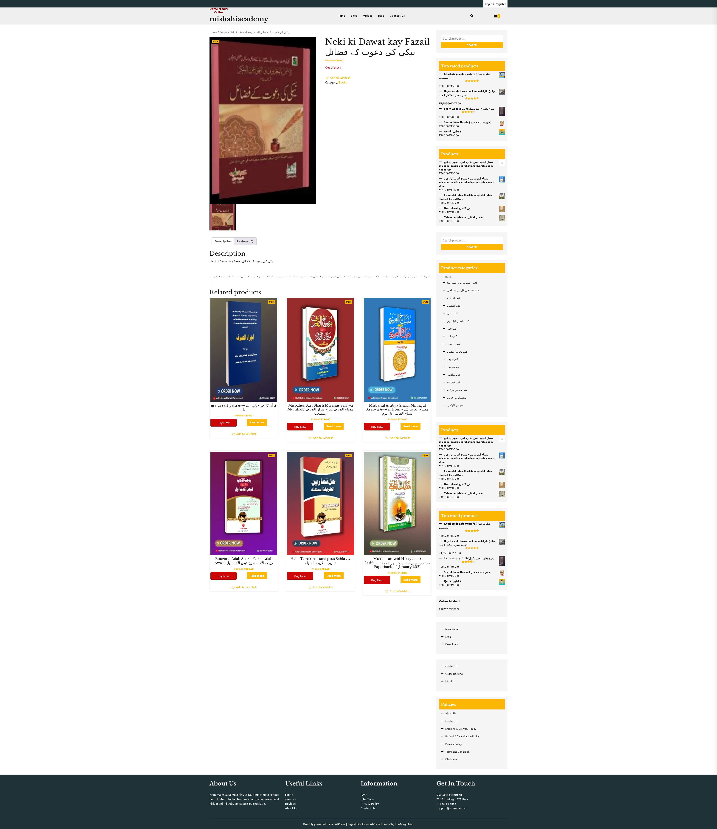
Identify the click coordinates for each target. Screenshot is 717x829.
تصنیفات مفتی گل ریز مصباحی (463, 290)
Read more (257, 422)
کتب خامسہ (453, 343)
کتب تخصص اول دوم (458, 321)
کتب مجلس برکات (457, 389)
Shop (354, 15)
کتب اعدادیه (453, 298)
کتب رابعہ (452, 359)
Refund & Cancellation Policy (462, 736)
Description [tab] (223, 241)
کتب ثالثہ (452, 328)
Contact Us (397, 15)
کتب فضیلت (453, 382)
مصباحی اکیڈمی (456, 405)
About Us (450, 713)
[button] (337, 77)
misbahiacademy (238, 19)
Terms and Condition (457, 751)
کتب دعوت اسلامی (457, 351)
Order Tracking (454, 673)
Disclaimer (451, 759)
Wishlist (450, 681)
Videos (368, 15)
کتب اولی (452, 313)
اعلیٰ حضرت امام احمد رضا (462, 282)
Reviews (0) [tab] (245, 241)
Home (341, 15)
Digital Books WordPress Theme (369, 824)
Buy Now (223, 422)
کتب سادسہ (453, 374)
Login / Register (495, 4)
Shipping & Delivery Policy (460, 728)
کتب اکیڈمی (453, 305)
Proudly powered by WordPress (324, 824)
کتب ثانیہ (452, 336)
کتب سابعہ (453, 366)
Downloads (451, 644)
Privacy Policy (453, 744)
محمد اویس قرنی (456, 397)
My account (452, 628)
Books (223, 32)
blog (381, 15)
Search (472, 45)
